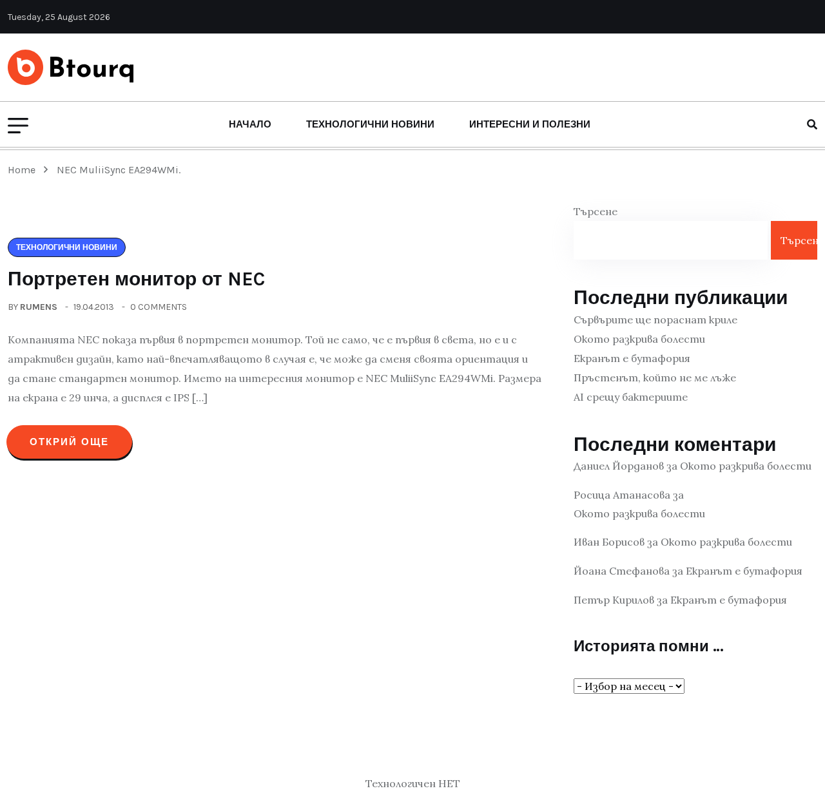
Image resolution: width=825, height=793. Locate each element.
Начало (250, 124)
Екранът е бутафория (632, 358)
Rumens (38, 306)
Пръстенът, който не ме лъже (655, 377)
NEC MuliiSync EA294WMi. (118, 170)
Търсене (595, 211)
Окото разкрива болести (639, 338)
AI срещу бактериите (631, 396)
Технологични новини (370, 124)
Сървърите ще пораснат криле (655, 319)
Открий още (69, 442)
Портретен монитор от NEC (136, 279)
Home (24, 170)
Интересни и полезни (529, 124)
